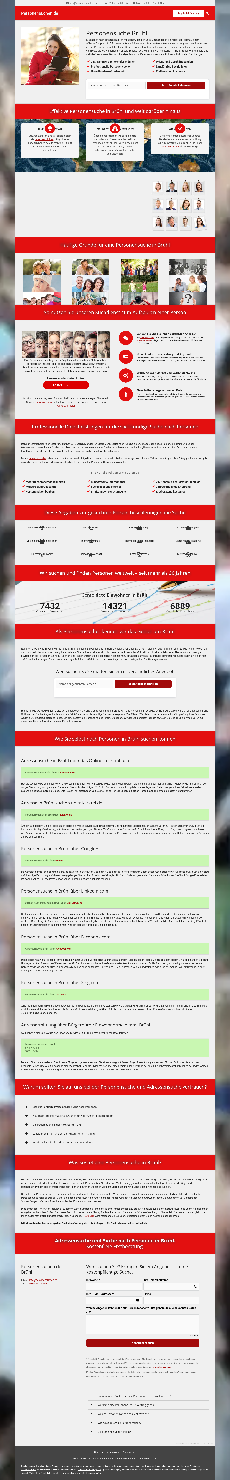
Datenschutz (130, 1452)
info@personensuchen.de (43, 1280)
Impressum (113, 1452)
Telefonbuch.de (66, 772)
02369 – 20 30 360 (36, 1283)
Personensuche (66, 194)
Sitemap (98, 1452)
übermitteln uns (147, 337)
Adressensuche (37, 458)
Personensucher (43, 402)
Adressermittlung (44, 139)
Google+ (60, 860)
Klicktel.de (66, 814)
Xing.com (60, 994)
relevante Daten (144, 340)
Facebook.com (63, 948)
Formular (89, 1215)
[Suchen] (207, 13)
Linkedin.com (74, 902)
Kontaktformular (170, 146)
